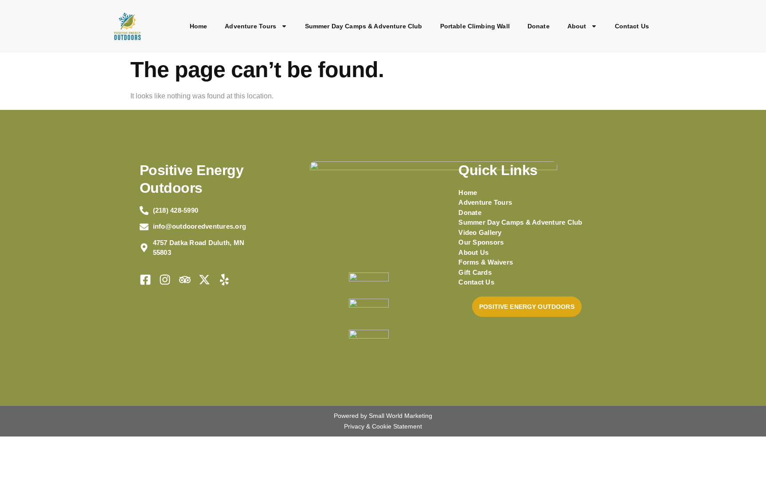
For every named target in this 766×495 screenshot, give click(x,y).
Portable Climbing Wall (475, 26)
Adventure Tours (250, 26)
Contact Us (632, 26)
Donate (539, 26)
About (576, 26)
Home (198, 26)
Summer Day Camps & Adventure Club (363, 26)
